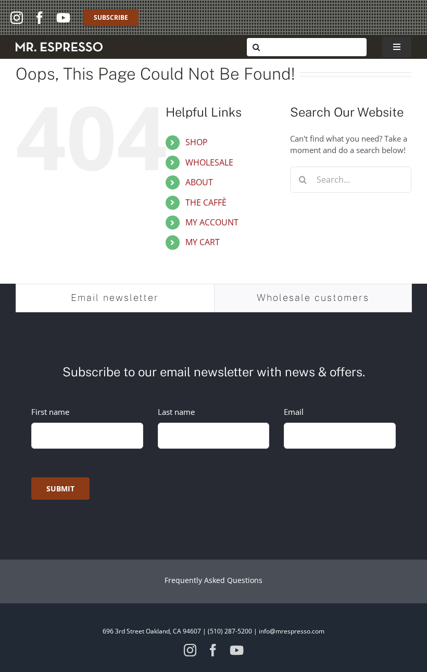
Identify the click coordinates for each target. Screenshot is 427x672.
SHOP (196, 142)
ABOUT (199, 182)
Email (294, 412)
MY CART (202, 242)
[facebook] (39, 17)
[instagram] (16, 17)
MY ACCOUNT (211, 222)
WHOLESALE (209, 162)
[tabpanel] (213, 428)
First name (50, 412)
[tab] (115, 298)
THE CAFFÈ (206, 202)
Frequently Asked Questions (213, 580)
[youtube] (63, 17)
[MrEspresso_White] (59, 46)
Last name (176, 412)
